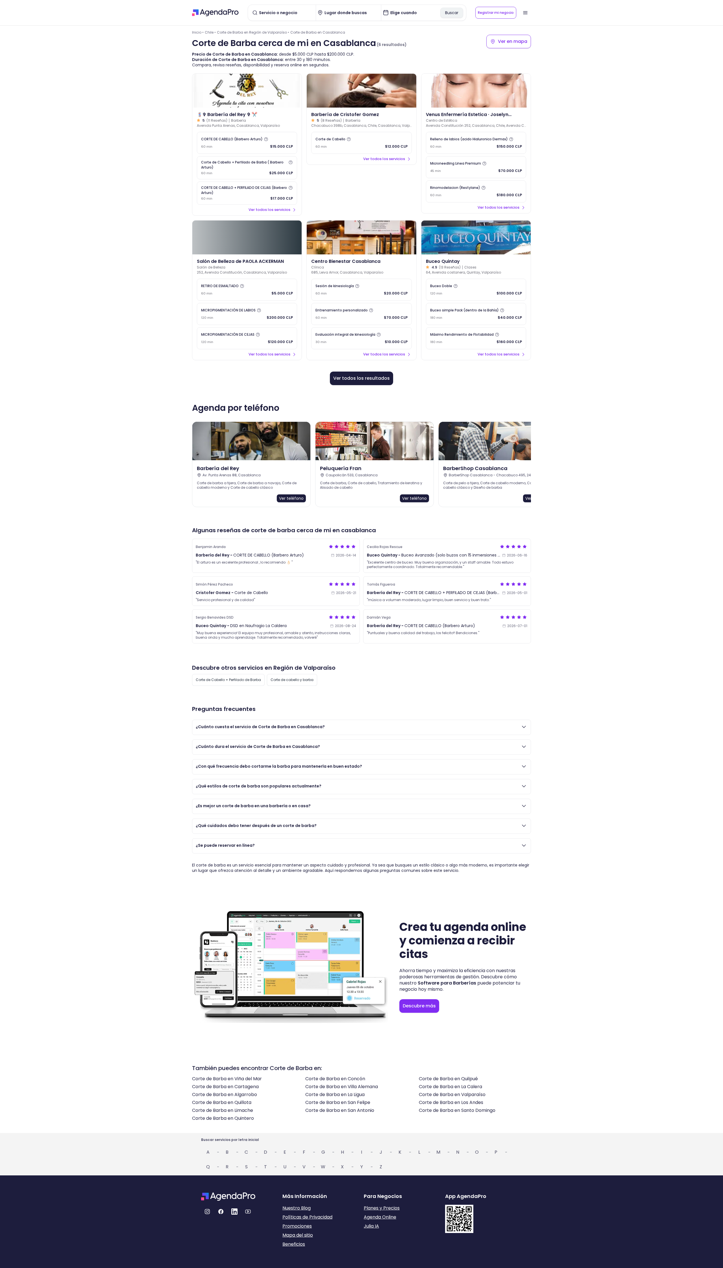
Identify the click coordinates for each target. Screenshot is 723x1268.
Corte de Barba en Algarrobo (224, 1094)
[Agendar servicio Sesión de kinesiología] (361, 289)
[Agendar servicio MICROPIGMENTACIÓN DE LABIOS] (247, 314)
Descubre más (419, 1006)
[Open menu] (525, 12)
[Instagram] (207, 1211)
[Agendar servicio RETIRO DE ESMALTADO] (247, 289)
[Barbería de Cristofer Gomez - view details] (361, 91)
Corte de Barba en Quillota (221, 1102)
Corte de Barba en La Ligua (335, 1094)
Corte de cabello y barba (292, 679)
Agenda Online (380, 1217)
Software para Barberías (447, 983)
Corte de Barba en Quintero (223, 1118)
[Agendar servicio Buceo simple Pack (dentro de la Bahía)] (476, 314)
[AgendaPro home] (215, 12)
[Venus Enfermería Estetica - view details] (476, 91)
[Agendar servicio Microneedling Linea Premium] (476, 167)
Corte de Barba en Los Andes (451, 1102)
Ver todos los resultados (361, 378)
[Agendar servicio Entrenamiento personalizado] (361, 314)
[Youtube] (248, 1211)
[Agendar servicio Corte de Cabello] (361, 143)
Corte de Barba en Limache (222, 1110)
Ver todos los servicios (269, 209)
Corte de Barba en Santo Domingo (457, 1110)
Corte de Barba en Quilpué (448, 1078)
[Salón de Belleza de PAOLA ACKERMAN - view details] (247, 237)
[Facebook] (221, 1211)
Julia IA (371, 1226)
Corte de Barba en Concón (335, 1078)
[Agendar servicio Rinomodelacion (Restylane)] (476, 191)
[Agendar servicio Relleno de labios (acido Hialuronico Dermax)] (476, 143)
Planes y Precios (382, 1208)
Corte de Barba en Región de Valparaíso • (253, 32)
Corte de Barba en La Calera (450, 1086)
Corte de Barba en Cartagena (225, 1086)
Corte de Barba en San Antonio (339, 1110)
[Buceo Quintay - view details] (476, 237)
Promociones (297, 1226)
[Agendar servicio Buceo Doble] (476, 289)
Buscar (451, 13)
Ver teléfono (291, 498)
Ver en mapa (512, 41)
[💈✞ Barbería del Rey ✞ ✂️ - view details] (247, 91)
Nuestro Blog (296, 1208)
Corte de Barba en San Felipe (337, 1102)
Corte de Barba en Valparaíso (452, 1094)
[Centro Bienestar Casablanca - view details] (361, 237)
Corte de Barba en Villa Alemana (341, 1086)
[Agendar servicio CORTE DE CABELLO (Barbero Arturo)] (247, 143)
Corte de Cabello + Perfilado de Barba (228, 679)
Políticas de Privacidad (307, 1217)
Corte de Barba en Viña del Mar (227, 1078)
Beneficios (293, 1244)
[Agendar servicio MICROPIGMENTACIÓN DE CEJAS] (247, 338)
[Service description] (266, 139)
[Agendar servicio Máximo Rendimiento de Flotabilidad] (476, 338)
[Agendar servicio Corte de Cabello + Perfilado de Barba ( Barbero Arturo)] (247, 167)
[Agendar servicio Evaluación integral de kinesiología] (361, 338)
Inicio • (198, 32)
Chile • (210, 32)
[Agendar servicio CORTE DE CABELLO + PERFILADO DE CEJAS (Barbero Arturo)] (247, 193)
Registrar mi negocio (496, 12)
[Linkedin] (234, 1211)
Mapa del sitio (297, 1235)
